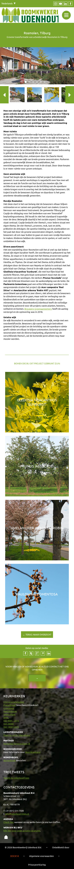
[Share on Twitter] (31, 653)
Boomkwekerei (32, 752)
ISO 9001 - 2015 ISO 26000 (11, 722)
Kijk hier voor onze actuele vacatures (21, 830)
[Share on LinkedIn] (49, 653)
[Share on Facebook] (25, 653)
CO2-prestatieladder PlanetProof (13, 703)
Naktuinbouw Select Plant (10, 713)
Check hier (8, 822)
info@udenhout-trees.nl (17, 813)
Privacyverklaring (37, 864)
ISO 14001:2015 (11, 726)
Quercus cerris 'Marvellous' (17, 735)
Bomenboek (9, 760)
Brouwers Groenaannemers (38, 308)
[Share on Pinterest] (43, 653)
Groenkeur (8, 708)
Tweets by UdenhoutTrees (16, 777)
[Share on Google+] (37, 653)
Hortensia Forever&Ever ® (16, 743)
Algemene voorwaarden (41, 855)
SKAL (6, 717)
